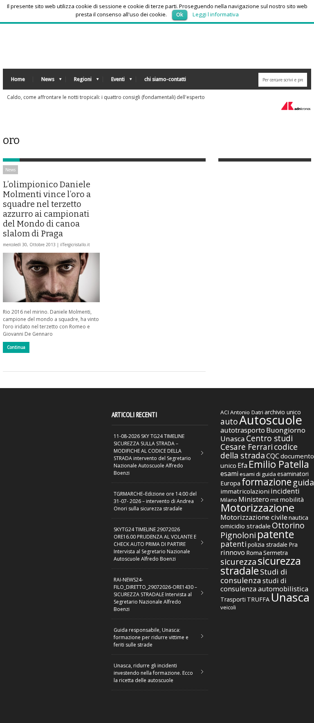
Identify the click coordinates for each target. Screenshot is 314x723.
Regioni (79, 81)
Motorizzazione (257, 507)
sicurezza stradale (260, 565)
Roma (254, 552)
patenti (233, 544)
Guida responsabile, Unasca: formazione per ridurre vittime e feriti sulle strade (151, 637)
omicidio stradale (245, 526)
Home (18, 79)
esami (229, 473)
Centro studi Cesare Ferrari (256, 442)
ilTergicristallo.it (75, 244)
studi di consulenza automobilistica (264, 584)
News (43, 81)
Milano (228, 499)
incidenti (285, 491)
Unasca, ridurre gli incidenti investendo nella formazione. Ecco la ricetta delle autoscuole (153, 673)
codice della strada (259, 451)
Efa (242, 465)
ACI (224, 412)
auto (229, 421)
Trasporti (233, 599)
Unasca (290, 597)
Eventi (114, 81)
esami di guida (258, 474)
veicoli (228, 607)
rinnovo (232, 552)
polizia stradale (267, 544)
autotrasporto (242, 430)
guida (303, 482)
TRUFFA (258, 599)
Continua (16, 347)
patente (275, 534)
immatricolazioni (244, 491)
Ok (179, 14)
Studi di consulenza (253, 575)
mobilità (292, 499)
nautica (298, 517)
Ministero (253, 499)
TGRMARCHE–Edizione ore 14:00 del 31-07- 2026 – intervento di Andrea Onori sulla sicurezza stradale (155, 501)
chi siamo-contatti (165, 79)
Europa (230, 483)
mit (274, 499)
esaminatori (293, 474)
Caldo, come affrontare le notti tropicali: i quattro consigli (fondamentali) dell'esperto (106, 97)
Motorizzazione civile (253, 517)
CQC (272, 455)
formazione (267, 481)
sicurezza (238, 561)
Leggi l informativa (216, 14)
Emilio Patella (279, 464)
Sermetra (275, 553)
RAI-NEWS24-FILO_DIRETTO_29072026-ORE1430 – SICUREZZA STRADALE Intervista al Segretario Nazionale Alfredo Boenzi (155, 594)
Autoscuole (270, 420)
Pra (293, 544)
